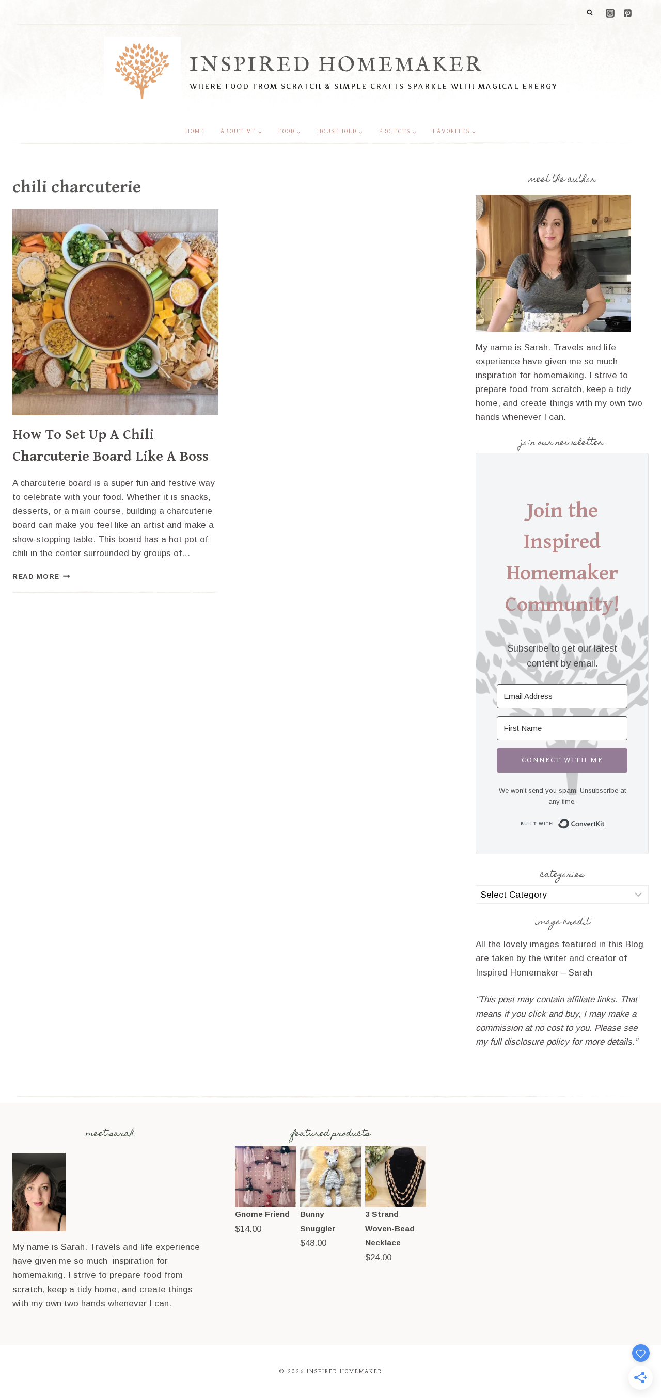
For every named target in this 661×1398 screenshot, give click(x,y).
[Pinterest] (627, 13)
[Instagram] (610, 13)
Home (194, 131)
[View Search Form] (590, 13)
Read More (41, 576)
